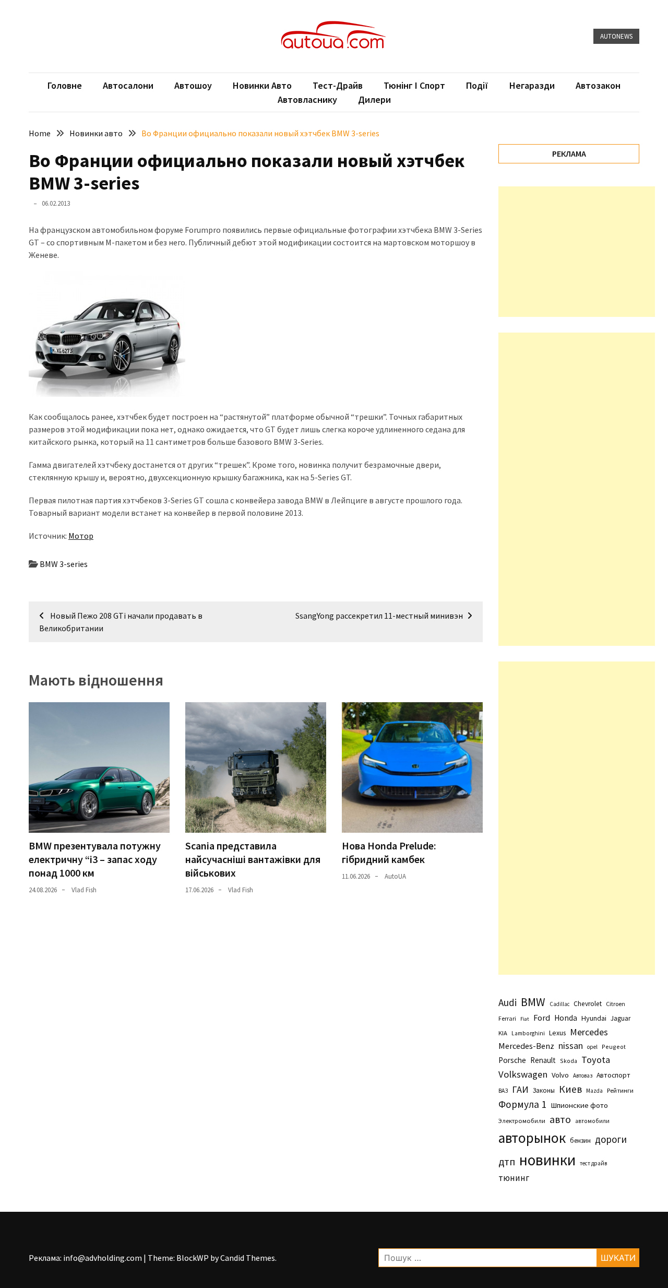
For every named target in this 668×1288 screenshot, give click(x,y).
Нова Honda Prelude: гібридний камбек (389, 852)
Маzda (594, 1090)
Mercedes (589, 1032)
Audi (507, 1002)
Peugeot (614, 1046)
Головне (64, 85)
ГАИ (520, 1089)
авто (560, 1119)
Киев (570, 1089)
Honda (565, 1018)
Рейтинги (620, 1090)
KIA (502, 1033)
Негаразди (532, 85)
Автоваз (582, 1075)
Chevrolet (588, 1003)
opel (592, 1046)
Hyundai (593, 1018)
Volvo (560, 1075)
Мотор (80, 535)
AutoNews (616, 36)
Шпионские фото (579, 1105)
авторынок (532, 1138)
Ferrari (507, 1018)
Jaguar (620, 1018)
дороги (611, 1139)
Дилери (374, 99)
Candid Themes (247, 1257)
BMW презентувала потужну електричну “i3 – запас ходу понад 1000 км (95, 859)
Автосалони (128, 85)
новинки (547, 1159)
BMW (533, 1002)
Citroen (615, 1004)
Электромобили (521, 1121)
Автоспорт (613, 1075)
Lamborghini (528, 1033)
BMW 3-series (64, 564)
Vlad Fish (84, 889)
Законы (544, 1090)
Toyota (595, 1060)
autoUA (395, 876)
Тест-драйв (338, 85)
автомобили (592, 1121)
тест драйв (593, 1163)
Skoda (568, 1061)
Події (477, 85)
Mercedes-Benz (526, 1046)
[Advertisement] (576, 251)
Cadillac (559, 1004)
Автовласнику (307, 99)
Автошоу (193, 85)
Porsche (512, 1060)
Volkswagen (522, 1074)
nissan (570, 1045)
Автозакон (598, 85)
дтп (506, 1161)
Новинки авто (262, 85)
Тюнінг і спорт (414, 85)
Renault (543, 1060)
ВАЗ (503, 1090)
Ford (541, 1017)
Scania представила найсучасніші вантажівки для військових (252, 859)
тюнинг (513, 1178)
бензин (580, 1140)
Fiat (524, 1018)
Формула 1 (522, 1104)
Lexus (557, 1032)
